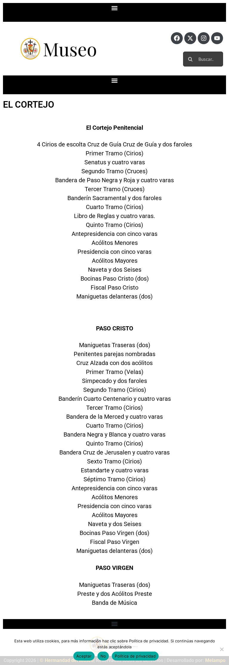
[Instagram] (204, 38)
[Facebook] (177, 38)
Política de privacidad (135, 656)
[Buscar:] (203, 58)
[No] (222, 649)
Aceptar (84, 656)
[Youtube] (217, 38)
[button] (115, 8)
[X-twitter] (190, 38)
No (103, 656)
